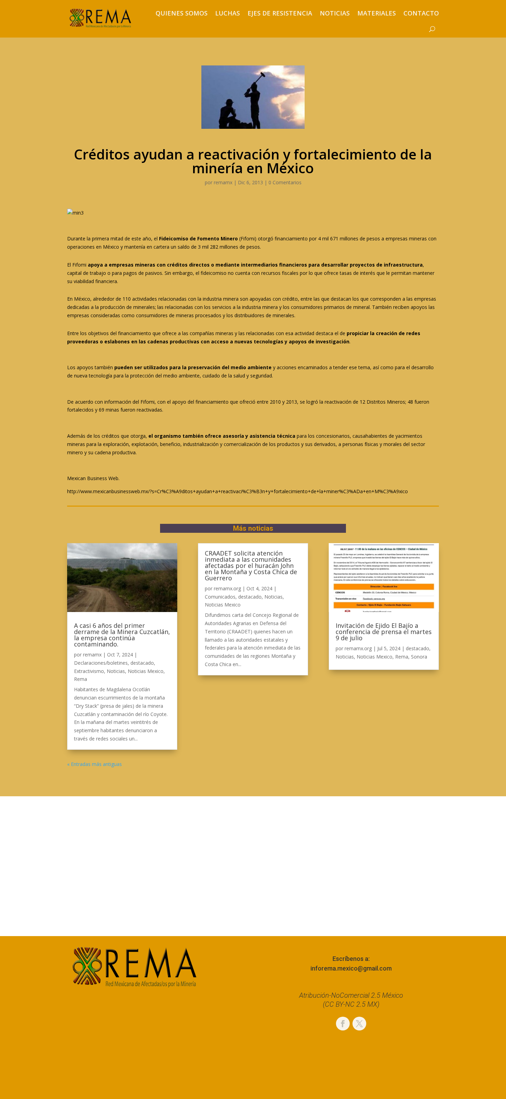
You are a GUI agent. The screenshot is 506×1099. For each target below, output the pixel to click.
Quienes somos (182, 13)
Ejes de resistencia (279, 13)
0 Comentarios (285, 182)
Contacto (421, 13)
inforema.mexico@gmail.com (351, 968)
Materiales (376, 13)
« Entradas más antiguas (94, 764)
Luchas (227, 13)
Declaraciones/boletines (101, 663)
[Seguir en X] (359, 1023)
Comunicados (220, 596)
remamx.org (227, 588)
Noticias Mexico (146, 671)
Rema (80, 679)
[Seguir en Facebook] (343, 1023)
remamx (223, 182)
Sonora (419, 656)
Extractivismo (89, 671)
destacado (142, 663)
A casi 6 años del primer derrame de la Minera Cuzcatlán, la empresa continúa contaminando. (122, 634)
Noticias (335, 13)
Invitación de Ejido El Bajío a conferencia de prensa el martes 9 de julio (384, 631)
